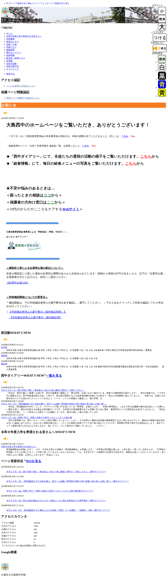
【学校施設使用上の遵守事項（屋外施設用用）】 (37, 311)
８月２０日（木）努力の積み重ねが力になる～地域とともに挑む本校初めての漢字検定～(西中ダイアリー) (56, 500)
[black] (162, 79)
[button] (19, 3)
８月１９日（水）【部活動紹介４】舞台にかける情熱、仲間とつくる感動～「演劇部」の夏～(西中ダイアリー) (58, 510)
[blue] (162, 87)
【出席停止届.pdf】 (17, 282)
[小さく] (162, 14)
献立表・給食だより (15, 58)
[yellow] (162, 96)
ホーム (9, 33)
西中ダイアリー (13, 52)
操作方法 (10, 74)
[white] (162, 70)
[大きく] (162, 30)
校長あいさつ (12, 42)
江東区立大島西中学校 (22, 20)
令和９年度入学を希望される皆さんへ (24, 36)
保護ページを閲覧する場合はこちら (23, 98)
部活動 (9, 61)
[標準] (162, 22)
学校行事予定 (12, 66)
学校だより (11, 47)
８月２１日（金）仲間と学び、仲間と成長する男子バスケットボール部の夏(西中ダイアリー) (49, 491)
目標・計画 (11, 44)
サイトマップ (12, 69)
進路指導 (10, 50)
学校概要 (10, 39)
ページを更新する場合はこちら (20, 86)
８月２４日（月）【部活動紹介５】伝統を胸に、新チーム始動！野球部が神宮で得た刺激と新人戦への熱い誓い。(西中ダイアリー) (67, 481)
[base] (162, 62)
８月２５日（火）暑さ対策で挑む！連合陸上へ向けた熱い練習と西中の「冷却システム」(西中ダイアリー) (56, 472)
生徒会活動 (11, 63)
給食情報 (10, 55)
